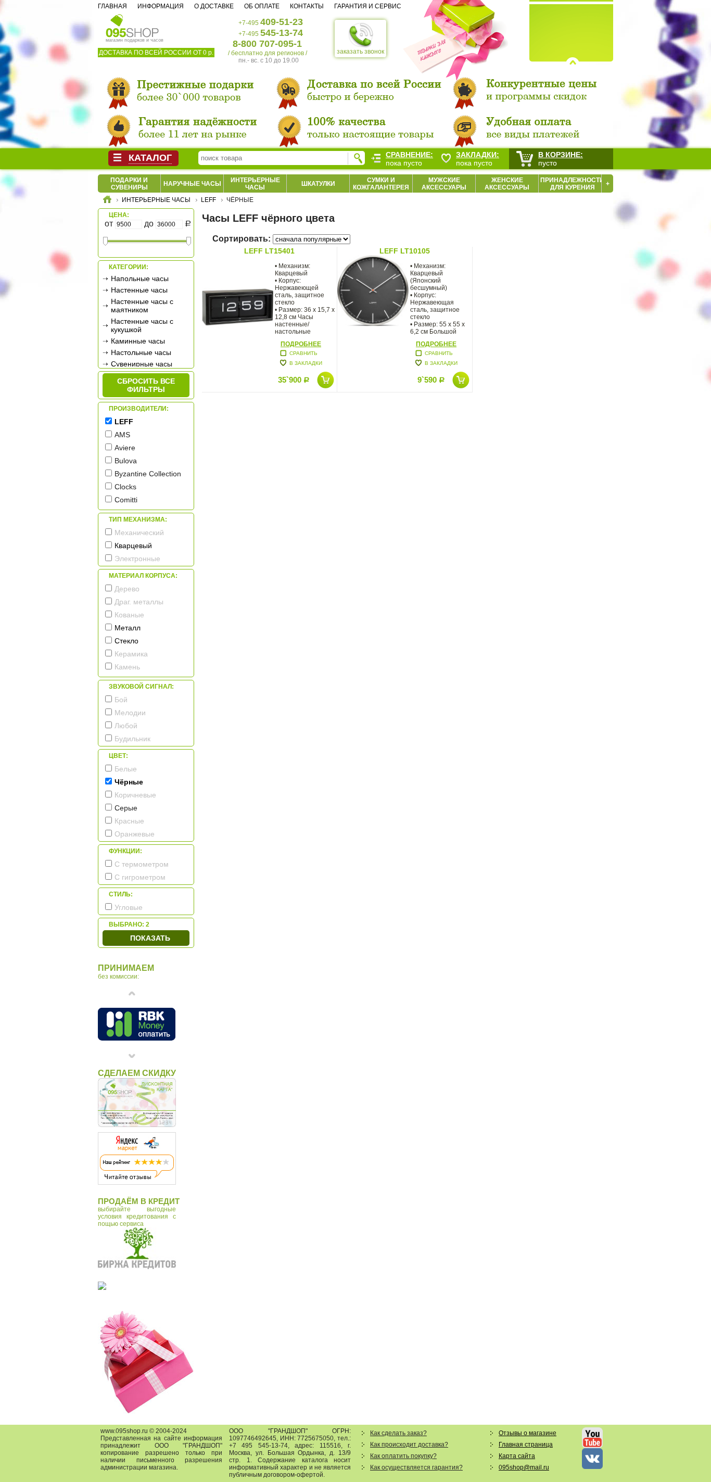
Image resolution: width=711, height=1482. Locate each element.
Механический (139, 532)
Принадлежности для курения (572, 183)
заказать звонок (360, 51)
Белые (126, 769)
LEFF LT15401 (269, 251)
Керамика (131, 654)
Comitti (126, 500)
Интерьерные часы (255, 183)
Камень (127, 667)
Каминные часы (138, 341)
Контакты (307, 6)
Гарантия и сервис (367, 6)
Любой (126, 725)
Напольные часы (140, 278)
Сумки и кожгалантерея (381, 183)
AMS (122, 434)
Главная (112, 6)
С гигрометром (140, 877)
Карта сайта (517, 1456)
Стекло (126, 641)
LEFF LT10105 (404, 251)
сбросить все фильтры (146, 385)
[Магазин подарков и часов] (132, 24)
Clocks (125, 487)
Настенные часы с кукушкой (142, 325)
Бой (121, 699)
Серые (126, 808)
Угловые (129, 907)
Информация (160, 6)
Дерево (127, 589)
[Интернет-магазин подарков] (107, 201)
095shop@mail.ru (524, 1467)
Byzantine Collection (148, 474)
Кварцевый (133, 545)
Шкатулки (318, 183)
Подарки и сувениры (129, 183)
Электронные (137, 558)
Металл (128, 628)
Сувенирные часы (141, 364)
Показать (150, 938)
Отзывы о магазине (527, 1433)
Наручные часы (192, 183)
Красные (129, 821)
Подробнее (301, 344)
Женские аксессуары (507, 183)
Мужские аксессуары (444, 183)
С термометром (142, 864)
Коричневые (135, 795)
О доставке (214, 6)
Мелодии (130, 712)
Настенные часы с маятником (142, 305)
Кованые (129, 615)
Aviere (125, 448)
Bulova (126, 461)
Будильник (132, 738)
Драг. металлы (139, 602)
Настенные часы (139, 290)
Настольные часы (141, 352)
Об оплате (262, 6)
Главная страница (526, 1444)
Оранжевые (135, 834)
